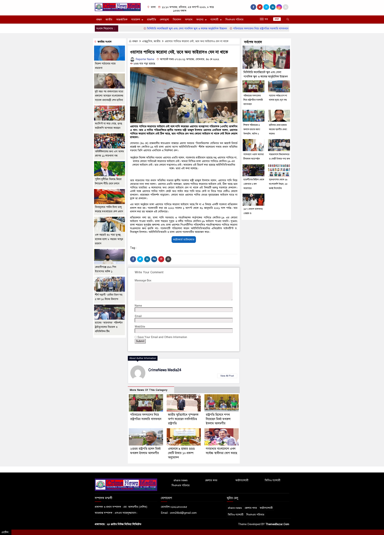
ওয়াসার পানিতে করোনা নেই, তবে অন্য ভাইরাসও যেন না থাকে (196, 41)
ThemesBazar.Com (277, 524)
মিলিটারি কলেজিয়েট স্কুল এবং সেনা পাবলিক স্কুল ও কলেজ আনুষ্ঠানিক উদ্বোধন (169, 28)
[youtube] (279, 7)
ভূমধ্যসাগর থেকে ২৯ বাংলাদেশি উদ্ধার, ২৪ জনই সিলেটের (278, 184)
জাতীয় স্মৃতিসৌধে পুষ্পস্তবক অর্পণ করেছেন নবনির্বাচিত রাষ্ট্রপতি (183, 419)
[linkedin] (273, 7)
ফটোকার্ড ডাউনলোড (183, 239)
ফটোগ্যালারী (242, 480)
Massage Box (143, 280)
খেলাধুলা (164, 19)
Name (138, 305)
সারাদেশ (135, 19)
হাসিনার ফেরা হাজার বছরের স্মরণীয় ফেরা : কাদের (278, 129)
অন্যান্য (199, 19)
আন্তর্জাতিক (122, 19)
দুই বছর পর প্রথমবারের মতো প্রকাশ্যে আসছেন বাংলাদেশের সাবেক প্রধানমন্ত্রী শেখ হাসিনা (109, 96)
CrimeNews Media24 (164, 370)
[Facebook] (133, 259)
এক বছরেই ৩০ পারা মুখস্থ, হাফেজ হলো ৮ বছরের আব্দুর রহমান (109, 239)
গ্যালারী (214, 19)
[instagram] (266, 7)
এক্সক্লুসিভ (147, 41)
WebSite (140, 326)
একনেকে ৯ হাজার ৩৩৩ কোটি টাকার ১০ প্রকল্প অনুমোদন (181, 453)
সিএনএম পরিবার (234, 19)
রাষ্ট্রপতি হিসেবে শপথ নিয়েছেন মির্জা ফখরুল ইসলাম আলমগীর (218, 419)
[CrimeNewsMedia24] (118, 7)
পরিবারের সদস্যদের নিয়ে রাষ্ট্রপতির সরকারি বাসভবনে (243, 28)
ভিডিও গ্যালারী (272, 480)
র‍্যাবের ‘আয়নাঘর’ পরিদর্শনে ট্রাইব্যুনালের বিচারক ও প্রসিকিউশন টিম (109, 327)
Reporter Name (144, 59)
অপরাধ (188, 19)
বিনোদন (177, 19)
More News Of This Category (149, 390)
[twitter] (260, 7)
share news (181, 480)
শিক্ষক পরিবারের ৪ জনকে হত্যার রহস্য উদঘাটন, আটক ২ (251, 129)
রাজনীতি (151, 19)
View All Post (227, 375)
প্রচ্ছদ (99, 19)
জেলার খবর (211, 480)
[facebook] (253, 7)
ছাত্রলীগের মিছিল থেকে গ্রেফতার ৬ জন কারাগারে (253, 184)
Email (138, 316)
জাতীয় (109, 19)
